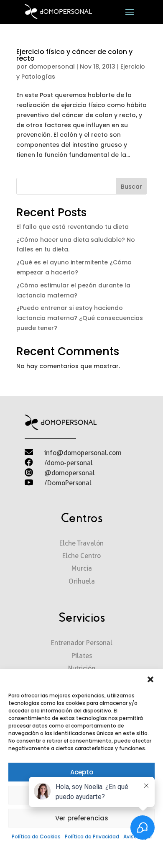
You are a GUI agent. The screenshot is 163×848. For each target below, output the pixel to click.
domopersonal (52, 66)
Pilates (81, 656)
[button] (150, 679)
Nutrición (81, 668)
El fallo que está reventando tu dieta (72, 227)
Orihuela (82, 581)
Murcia (81, 568)
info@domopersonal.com (83, 453)
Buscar (131, 186)
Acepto (81, 772)
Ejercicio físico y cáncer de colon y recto (74, 55)
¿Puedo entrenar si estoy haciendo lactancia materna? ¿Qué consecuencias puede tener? (79, 318)
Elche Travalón (81, 543)
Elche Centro (81, 556)
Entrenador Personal (81, 643)
